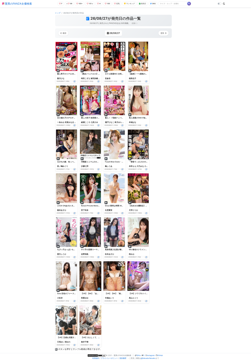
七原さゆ (94, 122)
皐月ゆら (118, 122)
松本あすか (109, 254)
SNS (154, 4)
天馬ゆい (60, 342)
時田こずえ (85, 78)
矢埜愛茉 (108, 210)
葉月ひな (60, 78)
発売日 (143, 4)
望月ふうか (61, 254)
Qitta (139, 355)
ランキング (130, 4)
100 (108, 4)
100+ (81, 4)
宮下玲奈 (84, 210)
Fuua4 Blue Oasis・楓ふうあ (117, 162)
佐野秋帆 (84, 254)
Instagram (151, 355)
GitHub (160, 355)
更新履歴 (122, 358)
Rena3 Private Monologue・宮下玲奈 (96, 206)
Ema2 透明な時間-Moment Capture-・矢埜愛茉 (124, 206)
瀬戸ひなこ (109, 122)
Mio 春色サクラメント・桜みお (141, 249)
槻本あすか (61, 210)
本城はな (132, 122)
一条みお (60, 122)
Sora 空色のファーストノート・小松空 (73, 293)
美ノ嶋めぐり (62, 166)
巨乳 (118, 4)
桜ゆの (67, 342)
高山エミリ (133, 298)
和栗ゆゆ (84, 298)
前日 (64, 33)
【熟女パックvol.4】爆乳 (91, 74)
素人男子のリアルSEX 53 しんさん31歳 (73, 74)
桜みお (131, 254)
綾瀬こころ (85, 122)
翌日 (162, 33)
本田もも (132, 166)
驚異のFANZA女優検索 (18, 3)
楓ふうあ (108, 166)
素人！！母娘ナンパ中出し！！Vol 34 (120, 118)
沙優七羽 (84, 166)
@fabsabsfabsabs (148, 358)
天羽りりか (133, 210)
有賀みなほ (69, 122)
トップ (58, 13)
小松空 (60, 298)
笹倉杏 (107, 78)
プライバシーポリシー (109, 358)
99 (71, 4)
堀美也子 (132, 78)
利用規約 (95, 358)
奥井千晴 (84, 342)
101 (90, 4)
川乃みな (140, 166)
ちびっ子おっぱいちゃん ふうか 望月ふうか (75, 249)
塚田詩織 (94, 78)
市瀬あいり (109, 298)
